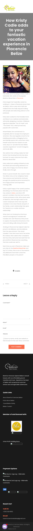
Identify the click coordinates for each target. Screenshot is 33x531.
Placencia (20, 98)
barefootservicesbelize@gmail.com (14, 518)
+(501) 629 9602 (8, 511)
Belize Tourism (7, 406)
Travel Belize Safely (9, 403)
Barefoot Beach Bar (19, 248)
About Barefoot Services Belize (12, 397)
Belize (13, 193)
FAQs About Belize (8, 400)
